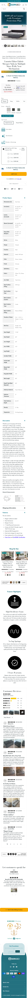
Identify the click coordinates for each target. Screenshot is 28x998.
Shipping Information (9, 508)
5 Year (14, 154)
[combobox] (14, 9)
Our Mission (6, 991)
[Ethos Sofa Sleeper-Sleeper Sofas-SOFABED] (8, 45)
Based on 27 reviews (8, 695)
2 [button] (10, 844)
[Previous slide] (2, 31)
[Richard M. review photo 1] (8, 743)
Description (6, 421)
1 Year (14, 161)
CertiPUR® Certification (19, 537)
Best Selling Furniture (11, 56)
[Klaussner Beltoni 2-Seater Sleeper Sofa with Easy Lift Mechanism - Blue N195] (21, 575)
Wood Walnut (19, 123)
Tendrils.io (23, 995)
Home (3, 56)
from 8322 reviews (14, 874)
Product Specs (7, 198)
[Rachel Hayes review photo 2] (16, 802)
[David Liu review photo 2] (21, 771)
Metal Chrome (8, 123)
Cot (24, 101)
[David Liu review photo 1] (9, 771)
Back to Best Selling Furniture (15, 909)
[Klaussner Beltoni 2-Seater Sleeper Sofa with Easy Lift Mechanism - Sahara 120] (19, 575)
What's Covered (23, 149)
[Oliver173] (8, 109)
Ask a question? (14, 183)
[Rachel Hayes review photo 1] (7, 802)
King (11, 101)
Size (2, 98)
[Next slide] (25, 31)
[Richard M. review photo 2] (17, 743)
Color (5, 106)
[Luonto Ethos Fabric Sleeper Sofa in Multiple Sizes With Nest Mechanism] (12, 45)
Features (5, 513)
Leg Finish (4, 119)
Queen (4, 101)
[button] (11, 81)
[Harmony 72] (18, 109)
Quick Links (6, 982)
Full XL (17, 101)
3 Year (14, 157)
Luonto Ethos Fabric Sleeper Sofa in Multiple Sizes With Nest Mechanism (14, 57)
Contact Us (5, 987)
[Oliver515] (13, 109)
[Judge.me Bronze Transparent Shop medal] (18, 926)
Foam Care (8, 537)
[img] (11, 722)
